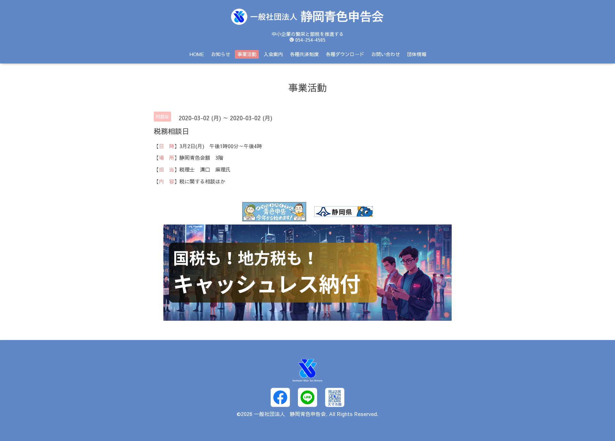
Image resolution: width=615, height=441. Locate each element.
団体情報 (416, 54)
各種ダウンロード (345, 54)
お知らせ (220, 54)
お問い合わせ (385, 54)
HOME (197, 54)
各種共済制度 (304, 54)
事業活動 (247, 54)
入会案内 (273, 54)
